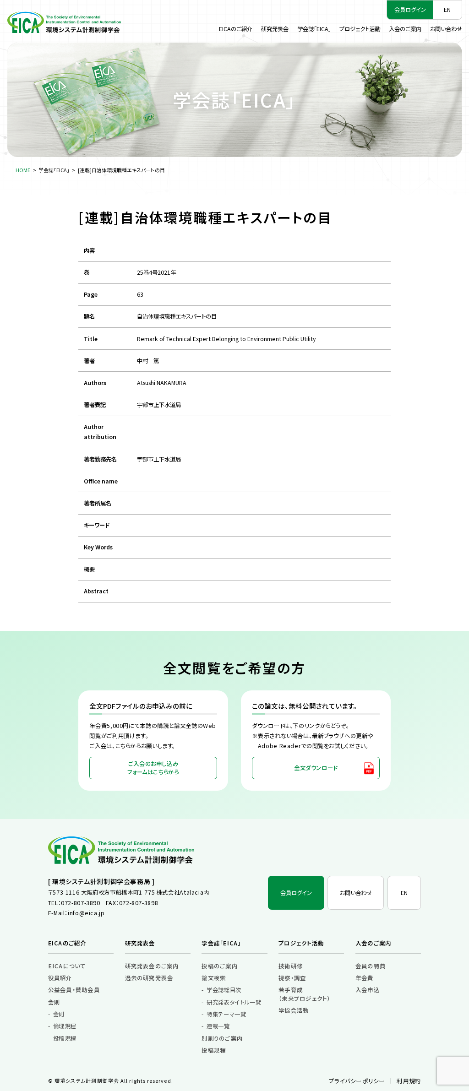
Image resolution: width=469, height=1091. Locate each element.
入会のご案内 (405, 29)
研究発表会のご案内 (152, 966)
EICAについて (67, 966)
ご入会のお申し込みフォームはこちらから (153, 768)
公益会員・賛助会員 (74, 990)
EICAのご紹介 (235, 29)
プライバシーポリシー (357, 1081)
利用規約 (409, 1081)
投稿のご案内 (219, 966)
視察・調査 (292, 978)
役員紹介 (60, 978)
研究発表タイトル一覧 (234, 1002)
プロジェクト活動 (359, 29)
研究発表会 (275, 29)
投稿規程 (64, 1038)
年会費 (364, 978)
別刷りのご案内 (222, 1038)
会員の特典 (370, 966)
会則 (54, 1002)
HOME (23, 170)
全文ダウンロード (316, 768)
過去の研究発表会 (149, 978)
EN (447, 9)
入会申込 (367, 990)
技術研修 (290, 966)
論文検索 (214, 978)
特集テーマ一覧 (226, 1014)
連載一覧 (218, 1026)
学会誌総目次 (224, 990)
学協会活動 (293, 1010)
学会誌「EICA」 (314, 29)
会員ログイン (410, 9)
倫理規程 (64, 1026)
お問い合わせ (446, 29)
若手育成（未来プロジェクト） (304, 994)
